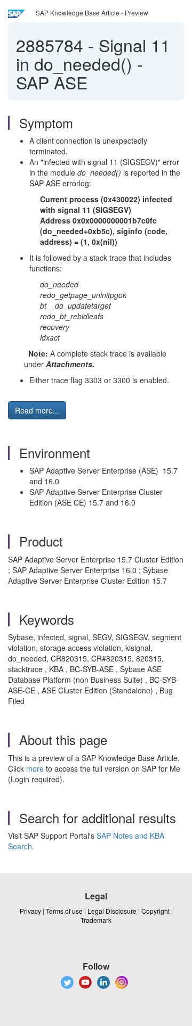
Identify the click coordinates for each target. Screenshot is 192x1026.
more (35, 768)
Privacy (30, 910)
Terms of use (64, 910)
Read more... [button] (37, 410)
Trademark (96, 919)
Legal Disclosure (112, 910)
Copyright (155, 910)
